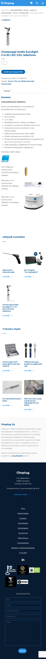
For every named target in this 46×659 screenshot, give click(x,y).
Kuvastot (23, 518)
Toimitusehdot (23, 543)
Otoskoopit (23, 13)
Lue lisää (6, 276)
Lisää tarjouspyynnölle (13, 72)
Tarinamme (23, 533)
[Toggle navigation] (42, 3)
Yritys (23, 508)
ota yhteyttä (17, 456)
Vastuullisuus (23, 538)
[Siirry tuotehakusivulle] (37, 3)
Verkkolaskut (23, 528)
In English (23, 553)
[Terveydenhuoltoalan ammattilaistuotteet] (7, 3)
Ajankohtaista (23, 513)
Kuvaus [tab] (7, 91)
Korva (15, 13)
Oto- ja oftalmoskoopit (24, 81)
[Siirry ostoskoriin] (31, 3)
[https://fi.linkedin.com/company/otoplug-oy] (23, 560)
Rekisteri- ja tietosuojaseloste (23, 548)
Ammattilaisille (16, 10)
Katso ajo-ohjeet (21, 494)
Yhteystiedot (23, 523)
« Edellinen (5, 20)
